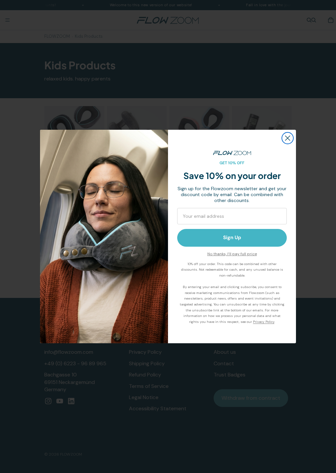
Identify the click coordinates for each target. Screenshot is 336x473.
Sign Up (232, 237)
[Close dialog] (287, 138)
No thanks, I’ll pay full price (232, 254)
